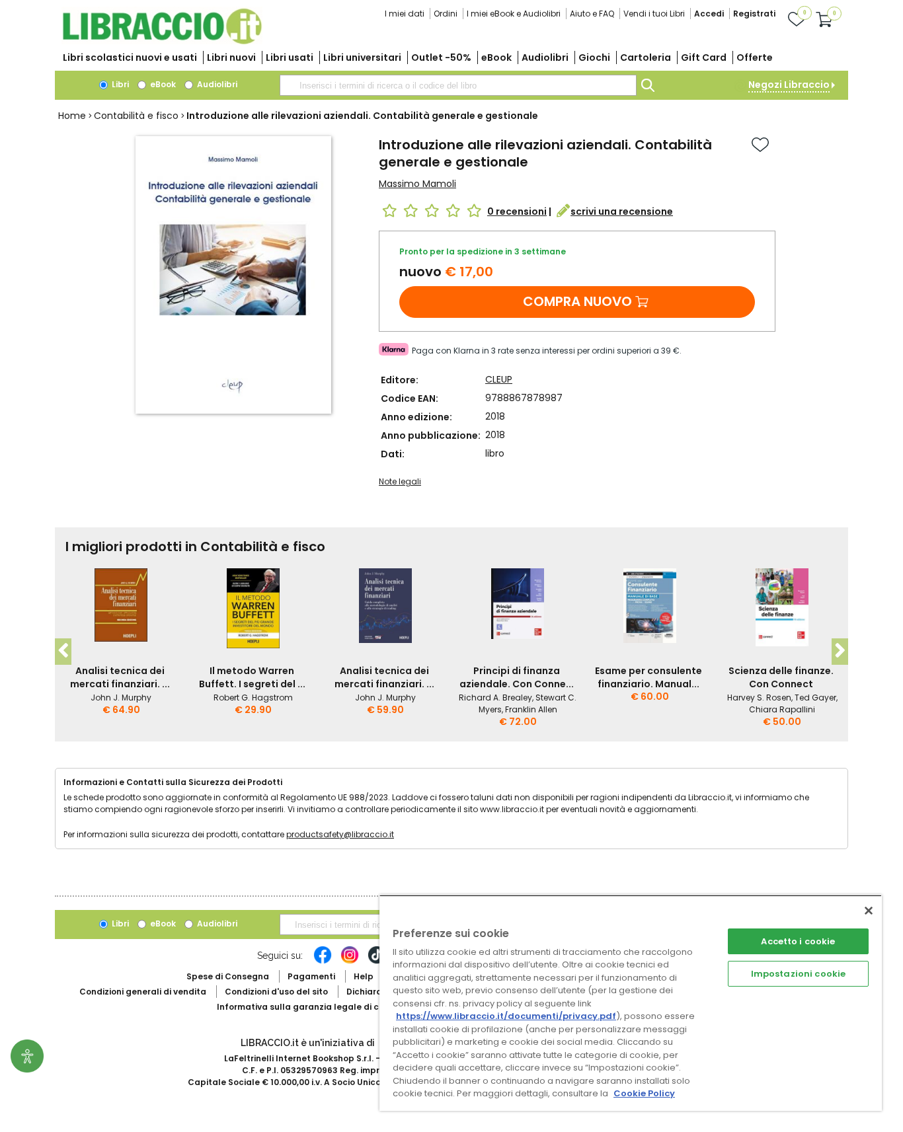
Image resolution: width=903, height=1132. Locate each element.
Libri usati (289, 57)
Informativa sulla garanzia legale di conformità (319, 1006)
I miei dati (404, 13)
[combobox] (458, 85)
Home (72, 115)
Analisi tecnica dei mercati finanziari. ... (120, 677)
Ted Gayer (815, 697)
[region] (630, 1003)
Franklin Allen (531, 709)
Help (363, 976)
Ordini (445, 13)
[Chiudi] (869, 911)
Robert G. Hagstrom (253, 697)
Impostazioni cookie (798, 973)
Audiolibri (545, 57)
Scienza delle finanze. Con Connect (781, 677)
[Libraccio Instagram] (349, 961)
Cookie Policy (644, 1093)
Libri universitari (362, 57)
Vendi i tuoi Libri (654, 13)
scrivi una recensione (621, 211)
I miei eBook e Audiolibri (514, 13)
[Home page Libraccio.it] (161, 41)
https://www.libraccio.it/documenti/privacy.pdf (506, 1016)
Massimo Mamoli (417, 183)
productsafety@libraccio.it (340, 834)
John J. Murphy (121, 697)
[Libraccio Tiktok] (377, 961)
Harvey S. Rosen (759, 697)
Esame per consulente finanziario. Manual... (648, 677)
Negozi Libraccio (789, 84)
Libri (119, 84)
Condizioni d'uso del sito (276, 991)
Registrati (754, 13)
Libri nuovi (231, 57)
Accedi (709, 13)
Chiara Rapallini (782, 709)
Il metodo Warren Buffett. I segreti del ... (252, 677)
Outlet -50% (441, 57)
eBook (496, 57)
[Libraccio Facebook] (322, 961)
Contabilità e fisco (136, 115)
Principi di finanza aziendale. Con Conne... (516, 677)
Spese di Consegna (227, 976)
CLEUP (498, 379)
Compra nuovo (577, 301)
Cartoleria (645, 57)
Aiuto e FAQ (592, 13)
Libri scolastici (130, 57)
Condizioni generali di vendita (142, 991)
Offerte (754, 57)
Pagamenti (311, 976)
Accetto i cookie (798, 941)
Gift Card (703, 57)
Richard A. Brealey (495, 697)
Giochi (594, 57)
